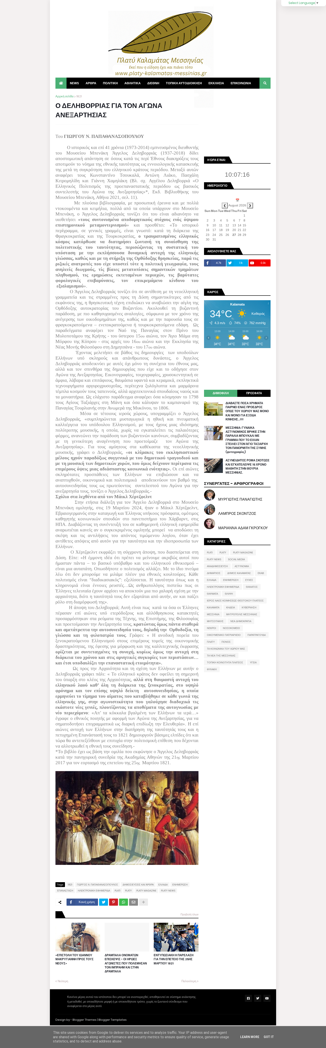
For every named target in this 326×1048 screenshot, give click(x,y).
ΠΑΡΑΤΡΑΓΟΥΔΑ (256, 635)
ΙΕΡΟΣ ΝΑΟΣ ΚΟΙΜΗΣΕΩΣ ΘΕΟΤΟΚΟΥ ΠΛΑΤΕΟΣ (235, 600)
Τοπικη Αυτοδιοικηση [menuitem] (184, 83)
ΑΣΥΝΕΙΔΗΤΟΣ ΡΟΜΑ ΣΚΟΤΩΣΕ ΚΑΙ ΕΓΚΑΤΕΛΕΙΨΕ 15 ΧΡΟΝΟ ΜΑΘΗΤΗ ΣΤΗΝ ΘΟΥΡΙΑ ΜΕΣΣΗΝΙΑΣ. (247, 466)
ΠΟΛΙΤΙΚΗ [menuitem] (110, 83)
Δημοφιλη (221, 393)
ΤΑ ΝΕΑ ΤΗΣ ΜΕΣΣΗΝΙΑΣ (221, 655)
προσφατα (254, 393)
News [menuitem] (74, 83)
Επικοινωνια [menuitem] (241, 83)
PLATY (128, 890)
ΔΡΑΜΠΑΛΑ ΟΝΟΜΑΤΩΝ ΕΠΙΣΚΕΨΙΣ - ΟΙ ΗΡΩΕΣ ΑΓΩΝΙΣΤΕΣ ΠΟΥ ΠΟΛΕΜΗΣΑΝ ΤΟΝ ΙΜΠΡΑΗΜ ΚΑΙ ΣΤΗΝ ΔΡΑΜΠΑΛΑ (126, 963)
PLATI (117, 890)
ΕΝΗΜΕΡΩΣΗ (180, 884)
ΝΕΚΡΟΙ (211, 628)
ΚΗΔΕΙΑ (230, 607)
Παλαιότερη (188, 981)
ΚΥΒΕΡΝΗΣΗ (249, 607)
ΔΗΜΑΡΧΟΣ (213, 573)
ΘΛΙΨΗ (229, 593)
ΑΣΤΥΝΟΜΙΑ (242, 566)
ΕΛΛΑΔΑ (163, 884)
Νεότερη (63, 981)
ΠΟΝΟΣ (226, 642)
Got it (269, 1037)
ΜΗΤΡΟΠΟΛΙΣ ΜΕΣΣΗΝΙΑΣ (241, 614)
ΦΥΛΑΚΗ (212, 669)
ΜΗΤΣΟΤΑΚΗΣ (215, 621)
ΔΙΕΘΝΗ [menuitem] (153, 83)
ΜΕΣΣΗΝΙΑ (213, 614)
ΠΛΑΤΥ (211, 642)
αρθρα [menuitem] (91, 83)
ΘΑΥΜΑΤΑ (212, 593)
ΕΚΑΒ (261, 573)
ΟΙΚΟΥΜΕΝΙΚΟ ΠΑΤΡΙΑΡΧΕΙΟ (224, 635)
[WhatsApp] (123, 902)
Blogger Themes (84, 1020)
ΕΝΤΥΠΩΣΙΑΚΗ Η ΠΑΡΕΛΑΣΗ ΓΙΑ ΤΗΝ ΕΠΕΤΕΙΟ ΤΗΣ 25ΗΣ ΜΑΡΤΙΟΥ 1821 (173, 959)
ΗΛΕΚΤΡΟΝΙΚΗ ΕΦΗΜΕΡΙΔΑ (94, 890)
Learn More (249, 1037)
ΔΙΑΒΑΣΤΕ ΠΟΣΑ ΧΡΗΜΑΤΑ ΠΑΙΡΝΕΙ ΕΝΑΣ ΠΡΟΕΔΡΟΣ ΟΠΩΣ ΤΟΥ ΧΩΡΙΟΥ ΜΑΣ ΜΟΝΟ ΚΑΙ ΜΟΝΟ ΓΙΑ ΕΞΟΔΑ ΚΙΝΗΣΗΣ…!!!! (247, 411)
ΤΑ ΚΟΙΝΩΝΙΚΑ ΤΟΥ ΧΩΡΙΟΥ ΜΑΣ (226, 648)
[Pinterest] (113, 902)
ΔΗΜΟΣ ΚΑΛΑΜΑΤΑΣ (239, 573)
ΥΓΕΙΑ (253, 662)
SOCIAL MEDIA (236, 559)
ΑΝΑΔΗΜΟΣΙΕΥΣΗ (217, 566)
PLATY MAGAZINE (146, 890)
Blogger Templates (112, 1020)
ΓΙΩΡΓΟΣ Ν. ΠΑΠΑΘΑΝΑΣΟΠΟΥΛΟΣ (97, 884)
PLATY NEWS (168, 890)
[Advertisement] (237, 122)
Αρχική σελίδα (64, 96)
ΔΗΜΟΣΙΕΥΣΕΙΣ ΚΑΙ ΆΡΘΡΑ (138, 884)
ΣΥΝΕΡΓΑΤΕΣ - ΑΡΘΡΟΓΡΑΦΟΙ (233, 483)
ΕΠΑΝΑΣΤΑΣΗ (65, 890)
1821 (79, 96)
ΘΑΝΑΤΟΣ (252, 587)
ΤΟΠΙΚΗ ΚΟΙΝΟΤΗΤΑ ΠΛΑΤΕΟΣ (225, 662)
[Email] (133, 902)
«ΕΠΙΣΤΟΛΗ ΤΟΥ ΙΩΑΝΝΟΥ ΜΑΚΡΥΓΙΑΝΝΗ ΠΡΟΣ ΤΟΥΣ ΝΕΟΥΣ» (74, 959)
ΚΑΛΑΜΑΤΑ (213, 607)
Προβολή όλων (189, 914)
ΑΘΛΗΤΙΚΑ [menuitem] (132, 83)
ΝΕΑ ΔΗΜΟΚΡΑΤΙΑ (240, 621)
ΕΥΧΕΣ (249, 580)
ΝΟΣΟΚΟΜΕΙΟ (231, 628)
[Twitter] (103, 902)
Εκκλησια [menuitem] (216, 83)
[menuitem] (61, 83)
